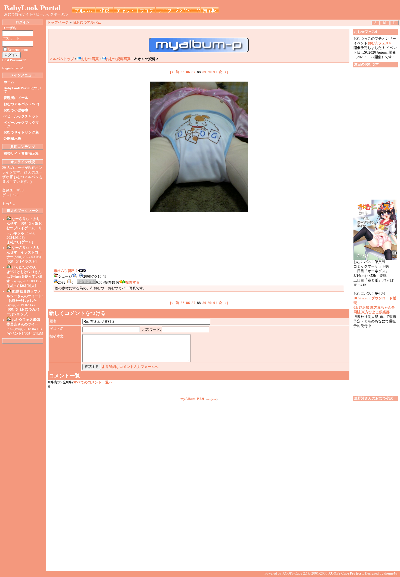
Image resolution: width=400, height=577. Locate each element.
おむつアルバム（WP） (22, 104)
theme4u (390, 573)
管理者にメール (16, 98)
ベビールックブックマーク (21, 124)
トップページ (58, 22)
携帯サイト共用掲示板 (21, 154)
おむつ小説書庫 (16, 110)
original (212, 399)
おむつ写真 (90, 59)
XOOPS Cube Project (344, 573)
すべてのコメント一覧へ (92, 382)
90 (210, 72)
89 (204, 72)
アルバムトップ (61, 59)
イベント (15, 334)
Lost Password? (14, 60)
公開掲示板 (12, 139)
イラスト (28, 261)
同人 (31, 286)
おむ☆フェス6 (379, 43)
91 (215, 72)
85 (182, 72)
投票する (132, 282)
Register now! (12, 68)
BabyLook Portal (32, 8)
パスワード (151, 329)
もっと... (8, 204)
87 (193, 72)
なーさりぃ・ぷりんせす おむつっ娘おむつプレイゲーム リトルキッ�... (24, 226)
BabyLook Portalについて (22, 90)
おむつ (13, 242)
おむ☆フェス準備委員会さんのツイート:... (23, 324)
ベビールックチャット (21, 116)
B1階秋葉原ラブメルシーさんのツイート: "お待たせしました (25, 296)
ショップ (20, 314)
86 (188, 72)
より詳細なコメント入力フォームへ (130, 367)
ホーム (9, 82)
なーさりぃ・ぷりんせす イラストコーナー (24, 252)
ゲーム (26, 242)
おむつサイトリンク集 (21, 132)
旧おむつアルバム (87, 22)
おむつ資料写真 (118, 59)
